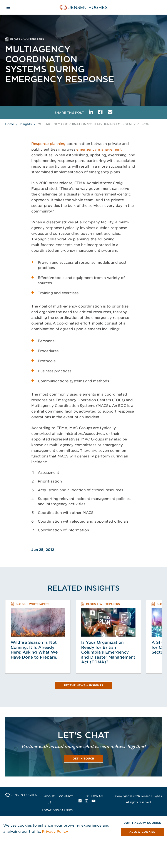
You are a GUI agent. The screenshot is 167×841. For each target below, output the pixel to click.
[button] (142, 832)
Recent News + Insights (83, 685)
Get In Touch (83, 758)
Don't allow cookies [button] (142, 822)
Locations (50, 810)
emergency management (99, 149)
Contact (66, 796)
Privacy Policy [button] (55, 831)
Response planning (48, 144)
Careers (66, 810)
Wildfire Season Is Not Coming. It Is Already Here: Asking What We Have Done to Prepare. (34, 649)
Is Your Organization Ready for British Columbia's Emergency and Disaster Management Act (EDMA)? (108, 652)
